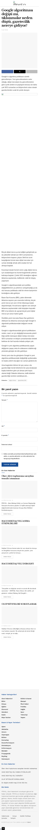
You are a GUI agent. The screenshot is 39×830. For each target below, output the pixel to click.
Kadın (4, 715)
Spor (22, 712)
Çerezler (4, 818)
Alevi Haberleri (7, 698)
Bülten (4, 737)
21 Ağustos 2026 (6, 545)
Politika (23, 706)
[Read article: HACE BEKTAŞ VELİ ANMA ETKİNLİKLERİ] (19, 535)
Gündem (5, 712)
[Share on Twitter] (20, 71)
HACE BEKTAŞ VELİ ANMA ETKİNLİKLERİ (16, 522)
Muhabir (4, 751)
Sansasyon (6, 759)
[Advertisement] (19, 663)
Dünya (4, 704)
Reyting (4, 756)
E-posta (5, 435)
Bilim (3, 701)
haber (29, 822)
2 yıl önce (5, 30)
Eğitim (4, 706)
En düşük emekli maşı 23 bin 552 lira (14, 783)
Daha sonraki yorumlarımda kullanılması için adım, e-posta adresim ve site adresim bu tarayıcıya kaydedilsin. (20, 456)
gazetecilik (22, 380)
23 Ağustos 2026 (6, 500)
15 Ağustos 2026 (6, 585)
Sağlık (23, 709)
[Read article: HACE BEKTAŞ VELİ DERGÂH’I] (19, 575)
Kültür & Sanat (26, 698)
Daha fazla (8, 514)
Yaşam (23, 717)
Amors (4, 732)
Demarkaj (5, 740)
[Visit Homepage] (19, 3)
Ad (3, 426)
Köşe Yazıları (6, 717)
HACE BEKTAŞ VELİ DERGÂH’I (18, 564)
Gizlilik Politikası (25, 816)
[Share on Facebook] (7, 71)
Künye (14, 816)
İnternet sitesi (7, 444)
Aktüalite (5, 729)
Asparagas (5, 734)
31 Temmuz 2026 (6, 625)
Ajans (4, 726)
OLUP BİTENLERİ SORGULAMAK (19, 604)
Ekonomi (5, 709)
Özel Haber (25, 704)
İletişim (13, 818)
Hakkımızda (5, 816)
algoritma (12, 380)
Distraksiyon (6, 745)
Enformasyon (6, 748)
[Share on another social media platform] (31, 71)
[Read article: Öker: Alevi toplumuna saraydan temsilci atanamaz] (19, 490)
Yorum (5, 400)
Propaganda (6, 753)
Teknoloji (24, 715)
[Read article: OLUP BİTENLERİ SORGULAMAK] (19, 615)
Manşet (23, 701)
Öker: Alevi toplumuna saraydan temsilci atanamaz (18, 477)
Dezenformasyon (8, 743)
